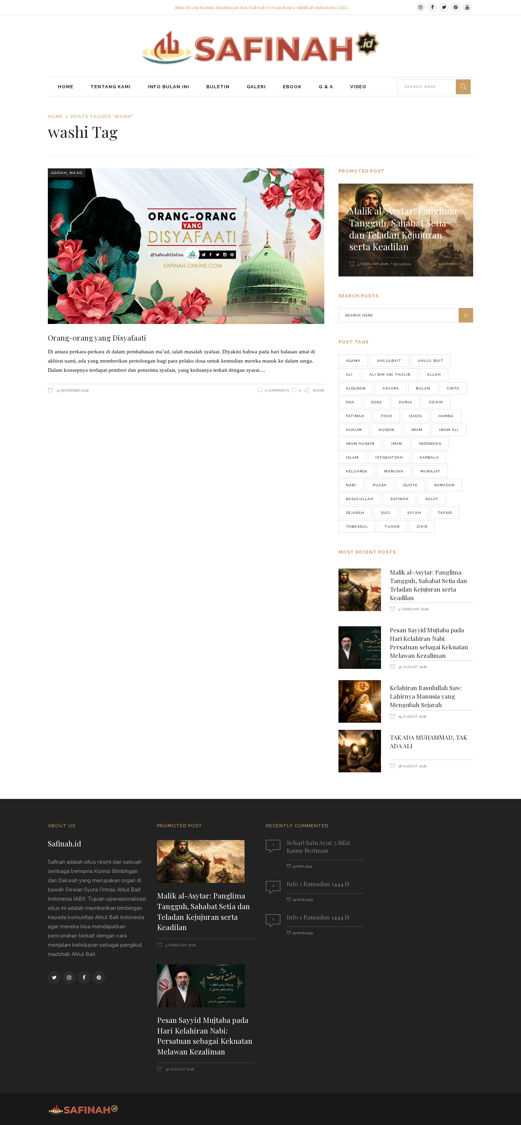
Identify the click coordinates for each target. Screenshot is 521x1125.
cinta (453, 388)
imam (416, 430)
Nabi (351, 485)
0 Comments (277, 390)
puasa (380, 485)
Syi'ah (414, 513)
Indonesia (430, 444)
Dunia (405, 402)
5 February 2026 (373, 264)
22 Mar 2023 (302, 900)
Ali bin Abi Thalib (389, 374)
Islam (352, 457)
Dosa (376, 402)
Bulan (423, 388)
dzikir (436, 402)
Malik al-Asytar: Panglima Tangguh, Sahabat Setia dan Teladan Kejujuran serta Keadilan (403, 229)
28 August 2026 (411, 766)
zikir (421, 526)
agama (353, 361)
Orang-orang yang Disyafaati (97, 337)
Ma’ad (75, 173)
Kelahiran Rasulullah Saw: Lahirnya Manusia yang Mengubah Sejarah (426, 696)
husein (386, 430)
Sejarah (402, 264)
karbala (429, 457)
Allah (434, 374)
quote (410, 485)
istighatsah (389, 457)
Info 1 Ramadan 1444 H (318, 884)
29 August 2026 (411, 716)
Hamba (446, 416)
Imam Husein (360, 444)
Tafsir (445, 513)
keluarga (357, 471)
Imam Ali (449, 430)
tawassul (357, 526)
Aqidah (59, 173)
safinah (399, 499)
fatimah (355, 416)
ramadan (444, 485)
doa (350, 402)
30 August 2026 (412, 667)
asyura (390, 388)
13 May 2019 (302, 866)
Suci (386, 513)
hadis (415, 416)
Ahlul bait (430, 361)
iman (396, 444)
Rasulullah (360, 499)
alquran (356, 388)
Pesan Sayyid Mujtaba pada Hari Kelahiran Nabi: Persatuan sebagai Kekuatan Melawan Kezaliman (429, 642)
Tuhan (392, 526)
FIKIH (386, 416)
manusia (394, 471)
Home (55, 116)
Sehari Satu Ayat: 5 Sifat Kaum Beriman (318, 846)
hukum (354, 430)
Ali (349, 374)
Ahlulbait (389, 361)
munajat (430, 471)
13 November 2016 (72, 390)
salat (431, 499)
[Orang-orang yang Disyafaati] (186, 246)
